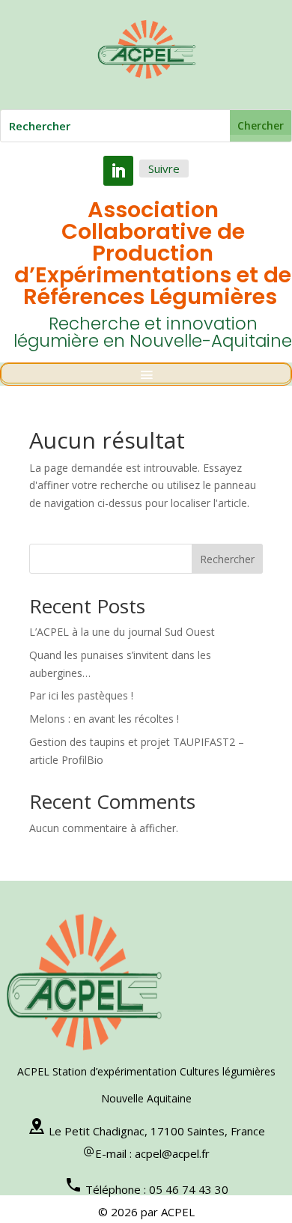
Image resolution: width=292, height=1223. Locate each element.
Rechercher (227, 559)
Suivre (164, 168)
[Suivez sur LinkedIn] (118, 171)
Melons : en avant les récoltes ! (104, 718)
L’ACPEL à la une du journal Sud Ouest (122, 632)
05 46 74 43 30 (188, 1189)
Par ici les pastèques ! (81, 695)
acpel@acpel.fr (172, 1153)
